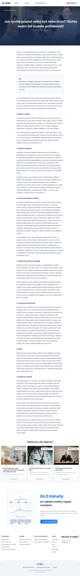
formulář (22, 89)
